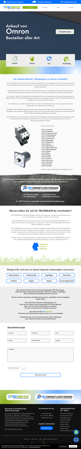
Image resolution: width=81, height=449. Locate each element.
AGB (40, 439)
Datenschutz (34, 439)
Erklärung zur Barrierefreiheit (50, 439)
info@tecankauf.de (46, 417)
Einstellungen (63, 446)
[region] (76, 432)
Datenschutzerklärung (34, 447)
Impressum (27, 439)
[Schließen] (79, 446)
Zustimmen (73, 446)
